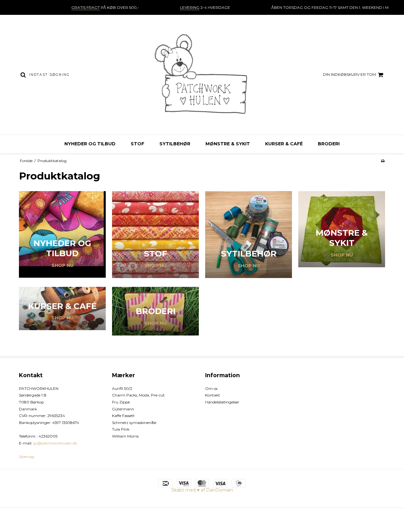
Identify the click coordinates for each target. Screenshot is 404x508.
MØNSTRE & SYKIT (227, 144)
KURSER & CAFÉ (284, 144)
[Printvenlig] (382, 160)
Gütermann (123, 409)
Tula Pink (120, 429)
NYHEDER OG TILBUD (90, 144)
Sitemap (26, 456)
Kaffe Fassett (123, 415)
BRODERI (329, 144)
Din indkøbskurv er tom (349, 74)
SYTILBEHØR (174, 144)
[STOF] (155, 234)
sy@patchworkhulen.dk (55, 443)
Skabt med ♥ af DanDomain (202, 490)
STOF (137, 144)
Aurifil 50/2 (122, 388)
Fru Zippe (121, 402)
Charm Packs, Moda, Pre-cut (138, 395)
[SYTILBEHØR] (248, 234)
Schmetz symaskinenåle (134, 422)
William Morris (125, 436)
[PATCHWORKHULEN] (202, 75)
